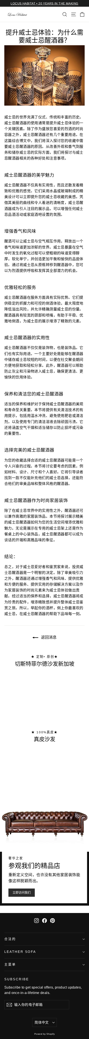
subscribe (16, 979)
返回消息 (48, 637)
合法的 (10, 939)
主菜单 (10, 964)
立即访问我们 (22, 892)
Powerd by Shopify (44, 1034)
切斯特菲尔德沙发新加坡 (44, 664)
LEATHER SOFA (20, 951)
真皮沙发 (44, 739)
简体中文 (42, 1022)
